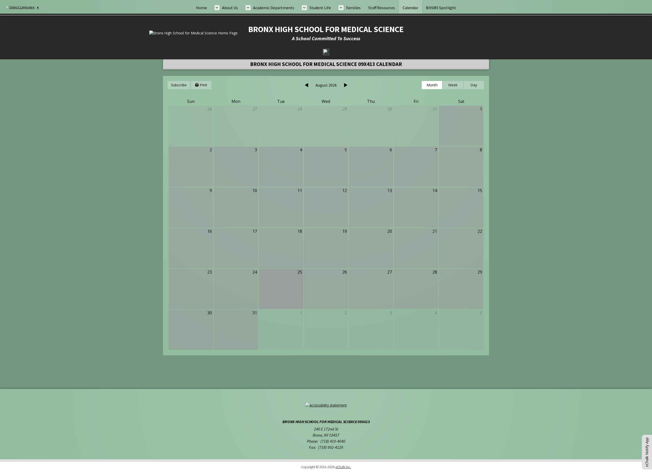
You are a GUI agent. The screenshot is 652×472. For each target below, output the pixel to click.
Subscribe (179, 85)
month (432, 85)
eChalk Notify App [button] (646, 452)
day (473, 85)
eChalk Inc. (343, 467)
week (452, 85)
